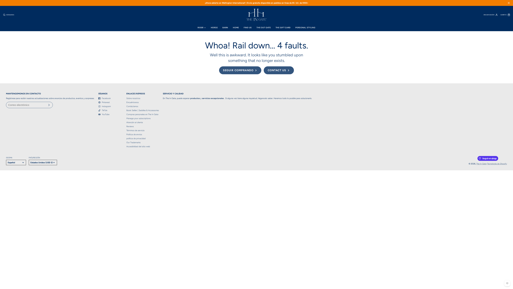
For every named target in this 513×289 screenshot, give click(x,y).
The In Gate (481, 164)
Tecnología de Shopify (497, 164)
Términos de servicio (135, 130)
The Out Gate (263, 27)
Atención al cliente (134, 122)
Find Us (248, 27)
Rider (200, 27)
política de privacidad (136, 138)
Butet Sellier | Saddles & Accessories (142, 110)
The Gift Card (283, 27)
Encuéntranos (132, 102)
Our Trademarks (133, 142)
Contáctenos (132, 106)
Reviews (130, 126)
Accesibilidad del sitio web (138, 146)
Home (236, 27)
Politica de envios (134, 134)
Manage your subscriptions (138, 118)
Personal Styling (305, 27)
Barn (225, 27)
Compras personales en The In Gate (142, 114)
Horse (214, 27)
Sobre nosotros (133, 98)
